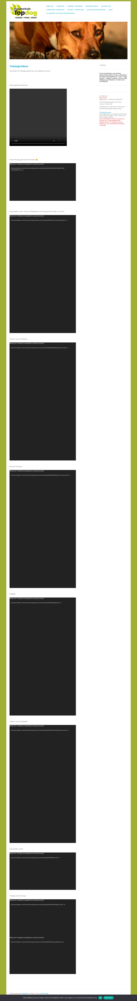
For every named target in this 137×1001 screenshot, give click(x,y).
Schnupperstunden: (105, 112)
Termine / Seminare (74, 6)
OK (100, 998)
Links (111, 10)
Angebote (60, 6)
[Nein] (134, 998)
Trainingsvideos (91, 6)
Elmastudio (45, 993)
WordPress (25, 993)
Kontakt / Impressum (75, 10)
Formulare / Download (55, 10)
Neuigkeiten (106, 6)
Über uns (50, 6)
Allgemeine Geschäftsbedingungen (60, 13)
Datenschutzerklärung (96, 10)
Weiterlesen (108, 998)
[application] (43, 182)
